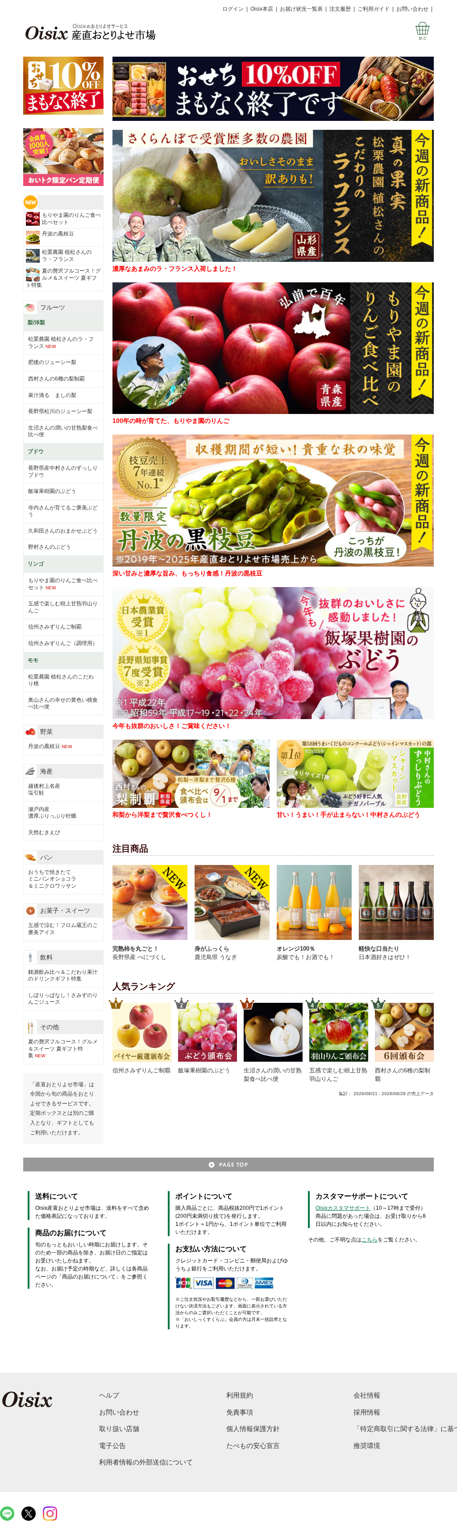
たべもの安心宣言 (253, 1445)
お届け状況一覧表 (301, 9)
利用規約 (239, 1395)
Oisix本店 (261, 9)
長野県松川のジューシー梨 (60, 411)
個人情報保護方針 (253, 1428)
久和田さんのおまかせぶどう (63, 531)
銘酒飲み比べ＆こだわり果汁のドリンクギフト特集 (63, 975)
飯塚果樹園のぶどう (52, 491)
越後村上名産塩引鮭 (44, 789)
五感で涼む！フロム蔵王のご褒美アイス (63, 928)
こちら (369, 1240)
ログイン (233, 9)
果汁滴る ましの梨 (52, 395)
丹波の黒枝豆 (58, 234)
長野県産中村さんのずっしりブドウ (63, 471)
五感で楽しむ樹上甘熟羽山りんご (63, 607)
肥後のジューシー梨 (52, 362)
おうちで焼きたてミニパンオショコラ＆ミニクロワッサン (52, 879)
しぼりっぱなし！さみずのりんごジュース (63, 998)
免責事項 (239, 1412)
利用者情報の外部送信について (146, 1462)
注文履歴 (340, 9)
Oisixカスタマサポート (343, 1208)
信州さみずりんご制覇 (55, 627)
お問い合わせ (412, 9)
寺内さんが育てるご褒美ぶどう (63, 511)
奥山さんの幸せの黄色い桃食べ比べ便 (63, 703)
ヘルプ (109, 1395)
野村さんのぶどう (49, 547)
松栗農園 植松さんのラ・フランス (66, 255)
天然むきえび (44, 832)
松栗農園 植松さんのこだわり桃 (61, 680)
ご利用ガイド (373, 9)
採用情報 (366, 1412)
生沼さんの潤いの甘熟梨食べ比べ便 (63, 431)
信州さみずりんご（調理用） (63, 643)
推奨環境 (366, 1445)
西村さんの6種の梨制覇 (56, 379)
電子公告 (112, 1445)
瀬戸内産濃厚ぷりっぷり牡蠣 (52, 812)
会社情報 (366, 1395)
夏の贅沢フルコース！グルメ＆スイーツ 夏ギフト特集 (63, 278)
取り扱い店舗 (119, 1428)
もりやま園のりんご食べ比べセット (71, 218)
